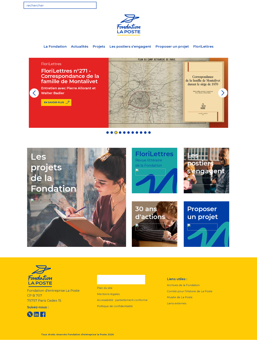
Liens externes (176, 303)
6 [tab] (128, 132)
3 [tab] (116, 132)
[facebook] (43, 314)
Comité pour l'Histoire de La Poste (189, 291)
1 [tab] (107, 132)
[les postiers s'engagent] (202, 181)
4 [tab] (120, 132)
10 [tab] (145, 132)
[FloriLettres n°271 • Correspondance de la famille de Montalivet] (56, 102)
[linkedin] (36, 314)
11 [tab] (149, 132)
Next (222, 94)
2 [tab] (111, 132)
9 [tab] (141, 132)
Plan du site (104, 288)
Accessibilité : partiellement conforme (122, 300)
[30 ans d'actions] (150, 226)
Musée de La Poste (179, 297)
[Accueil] (128, 24)
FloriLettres (203, 46)
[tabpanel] (128, 93)
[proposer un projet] (202, 226)
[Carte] (218, 4)
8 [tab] (137, 132)
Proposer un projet (172, 46)
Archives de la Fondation (183, 285)
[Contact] (229, 4)
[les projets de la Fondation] (46, 201)
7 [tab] (132, 132)
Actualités (79, 46)
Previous (34, 94)
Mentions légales (108, 294)
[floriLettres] (150, 171)
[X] (30, 314)
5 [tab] (124, 132)
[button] (121, 279)
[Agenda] (207, 4)
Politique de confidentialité (115, 306)
